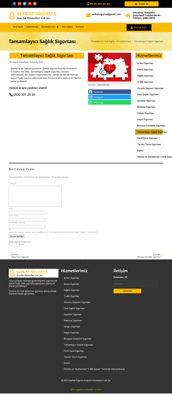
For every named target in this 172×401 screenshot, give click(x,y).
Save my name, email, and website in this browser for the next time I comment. (53, 232)
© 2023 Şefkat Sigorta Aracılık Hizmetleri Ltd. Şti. (86, 380)
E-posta (14, 215)
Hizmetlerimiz (124, 41)
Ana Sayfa (109, 41)
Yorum (12, 183)
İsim (12, 208)
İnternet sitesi (17, 222)
